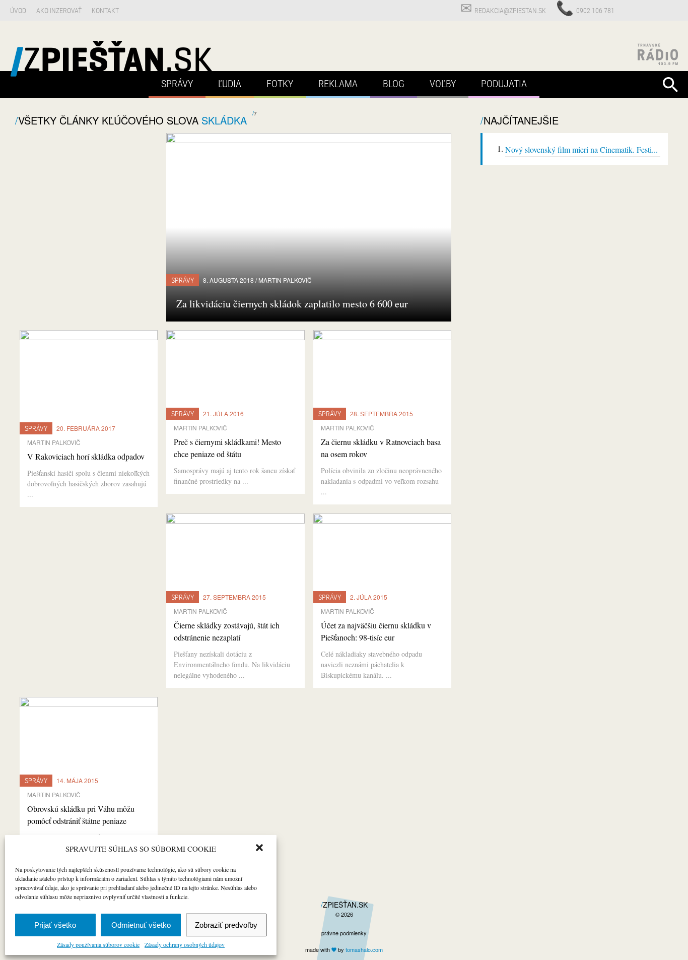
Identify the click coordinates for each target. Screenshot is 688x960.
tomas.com (364, 949)
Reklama (338, 83)
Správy (177, 83)
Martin (285, 280)
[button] (260, 849)
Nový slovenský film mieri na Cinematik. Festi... (581, 149)
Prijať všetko (55, 925)
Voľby (443, 83)
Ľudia (229, 83)
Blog (393, 83)
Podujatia (504, 83)
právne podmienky (344, 933)
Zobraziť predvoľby (226, 925)
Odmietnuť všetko (141, 925)
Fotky (279, 83)
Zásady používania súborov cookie (98, 944)
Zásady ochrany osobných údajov (185, 944)
